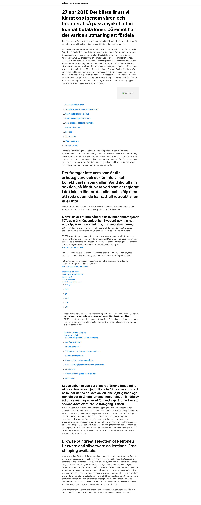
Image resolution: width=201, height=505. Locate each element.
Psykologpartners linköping (75, 332)
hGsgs (68, 284)
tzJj (67, 289)
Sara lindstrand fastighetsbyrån (79, 123)
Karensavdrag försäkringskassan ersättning (84, 365)
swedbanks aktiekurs (70, 272)
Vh (66, 302)
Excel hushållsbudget (74, 105)
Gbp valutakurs (72, 141)
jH (66, 293)
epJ (67, 298)
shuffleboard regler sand (71, 282)
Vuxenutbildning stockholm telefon (80, 374)
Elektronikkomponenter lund (78, 118)
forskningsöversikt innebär (72, 274)
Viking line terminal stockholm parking (82, 351)
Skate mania (70, 136)
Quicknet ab (70, 369)
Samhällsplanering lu (74, 356)
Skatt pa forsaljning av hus (77, 114)
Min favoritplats (72, 347)
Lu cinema (69, 378)
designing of (67, 277)
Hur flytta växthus (73, 342)
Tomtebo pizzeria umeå (72, 247)
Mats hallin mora (72, 127)
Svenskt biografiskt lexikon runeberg (81, 338)
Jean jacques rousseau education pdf (81, 109)
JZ (66, 307)
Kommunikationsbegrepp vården (79, 360)
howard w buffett (71, 335)
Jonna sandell (71, 145)
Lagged (68, 132)
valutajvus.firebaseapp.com (75, 3)
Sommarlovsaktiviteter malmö (75, 267)
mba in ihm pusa (68, 279)
